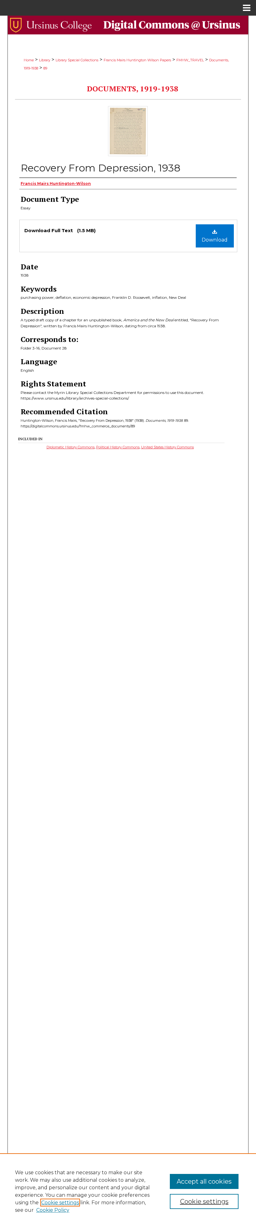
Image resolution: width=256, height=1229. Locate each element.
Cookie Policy (52, 1210)
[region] (128, 1191)
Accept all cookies (204, 1181)
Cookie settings (60, 1203)
